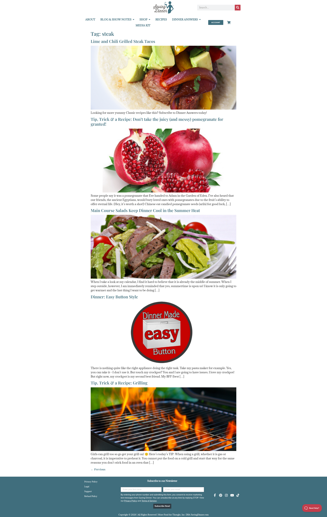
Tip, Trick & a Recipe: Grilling (119, 382)
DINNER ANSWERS (185, 19)
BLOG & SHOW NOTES (115, 19)
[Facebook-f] (214, 495)
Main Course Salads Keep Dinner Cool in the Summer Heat (145, 210)
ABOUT (90, 19)
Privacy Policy (90, 481)
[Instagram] (226, 495)
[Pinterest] (220, 495)
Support (88, 491)
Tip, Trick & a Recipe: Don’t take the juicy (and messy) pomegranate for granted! (157, 121)
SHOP (143, 19)
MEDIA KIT (143, 25)
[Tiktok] (237, 495)
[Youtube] (232, 495)
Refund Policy (90, 496)
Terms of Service (149, 501)
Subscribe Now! (162, 506)
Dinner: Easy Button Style (114, 296)
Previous (98, 469)
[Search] (238, 7)
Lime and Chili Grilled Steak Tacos (123, 41)
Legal (86, 486)
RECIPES (161, 19)
